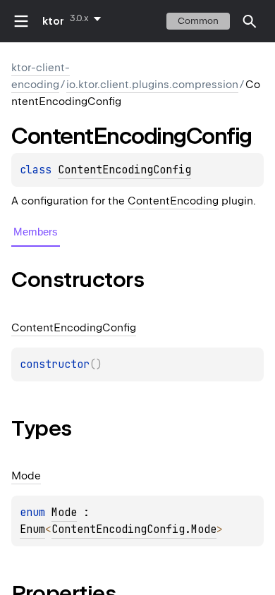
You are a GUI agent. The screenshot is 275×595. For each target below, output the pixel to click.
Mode (64, 512)
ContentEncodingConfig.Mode (133, 529)
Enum (32, 529)
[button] (250, 21)
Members (35, 232)
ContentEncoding (173, 201)
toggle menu (21, 21)
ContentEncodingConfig (124, 170)
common (198, 21)
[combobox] (88, 18)
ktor (53, 21)
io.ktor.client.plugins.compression (152, 84)
